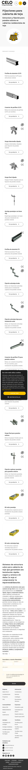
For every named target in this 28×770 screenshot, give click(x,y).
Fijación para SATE (19, 716)
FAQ (3, 699)
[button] (14, 397)
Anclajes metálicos (7, 727)
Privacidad (14, 760)
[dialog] (14, 385)
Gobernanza (5, 714)
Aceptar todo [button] (14, 393)
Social (4, 712)
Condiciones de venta (13, 764)
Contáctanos (18, 692)
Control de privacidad (16, 762)
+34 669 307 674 (9, 750)
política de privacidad (16, 674)
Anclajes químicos (7, 729)
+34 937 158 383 (9, 747)
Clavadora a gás (19, 707)
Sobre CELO (5, 692)
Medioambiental (6, 709)
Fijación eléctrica (19, 714)
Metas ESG (5, 707)
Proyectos (5, 697)
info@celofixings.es (9, 745)
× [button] (24, 372)
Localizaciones (6, 694)
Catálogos (17, 697)
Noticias (17, 694)
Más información (6, 389)
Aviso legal (7, 760)
